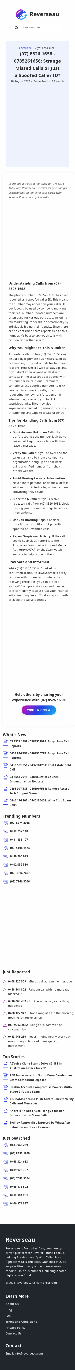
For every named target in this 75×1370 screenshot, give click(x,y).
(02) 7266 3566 (20, 881)
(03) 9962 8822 (18, 1025)
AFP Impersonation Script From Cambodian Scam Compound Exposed (41, 1077)
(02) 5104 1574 (20, 848)
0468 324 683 (19, 1161)
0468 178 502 (19, 1187)
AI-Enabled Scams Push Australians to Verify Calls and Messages (42, 1101)
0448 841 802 (17, 989)
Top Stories (14, 1056)
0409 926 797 (19, 1170)
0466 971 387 (19, 1203)
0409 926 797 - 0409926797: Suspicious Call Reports (39, 755)
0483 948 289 (17, 1037)
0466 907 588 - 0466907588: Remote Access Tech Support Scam (39, 791)
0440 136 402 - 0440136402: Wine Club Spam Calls (40, 802)
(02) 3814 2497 (20, 873)
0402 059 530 (19, 864)
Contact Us (13, 1333)
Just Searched (16, 1138)
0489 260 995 (19, 856)
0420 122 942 (17, 1013)
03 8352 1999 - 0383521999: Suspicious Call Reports (39, 743)
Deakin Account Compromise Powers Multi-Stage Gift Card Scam (41, 1089)
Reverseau (44, 14)
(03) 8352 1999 (20, 1153)
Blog (9, 1310)
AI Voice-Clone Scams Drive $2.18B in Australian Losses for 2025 (36, 1066)
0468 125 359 (17, 981)
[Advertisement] (37, 124)
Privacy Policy (15, 1328)
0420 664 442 (17, 1001)
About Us (12, 1304)
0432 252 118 (19, 831)
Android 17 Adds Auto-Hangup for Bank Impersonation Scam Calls (38, 1113)
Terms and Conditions (21, 1322)
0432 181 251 (19, 1195)
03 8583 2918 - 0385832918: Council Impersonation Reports (34, 779)
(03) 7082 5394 (20, 1178)
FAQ (9, 1316)
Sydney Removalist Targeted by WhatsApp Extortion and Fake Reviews (40, 1125)
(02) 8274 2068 (20, 823)
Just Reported (16, 972)
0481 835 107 (19, 840)
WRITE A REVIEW (38, 710)
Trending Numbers (21, 816)
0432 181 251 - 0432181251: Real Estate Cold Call (40, 767)
